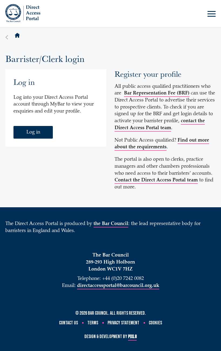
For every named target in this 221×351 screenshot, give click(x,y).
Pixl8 (132, 336)
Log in (33, 132)
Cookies (155, 323)
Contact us (68, 323)
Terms (92, 323)
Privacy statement (123, 323)
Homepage (17, 35)
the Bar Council (111, 224)
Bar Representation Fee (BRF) (156, 93)
